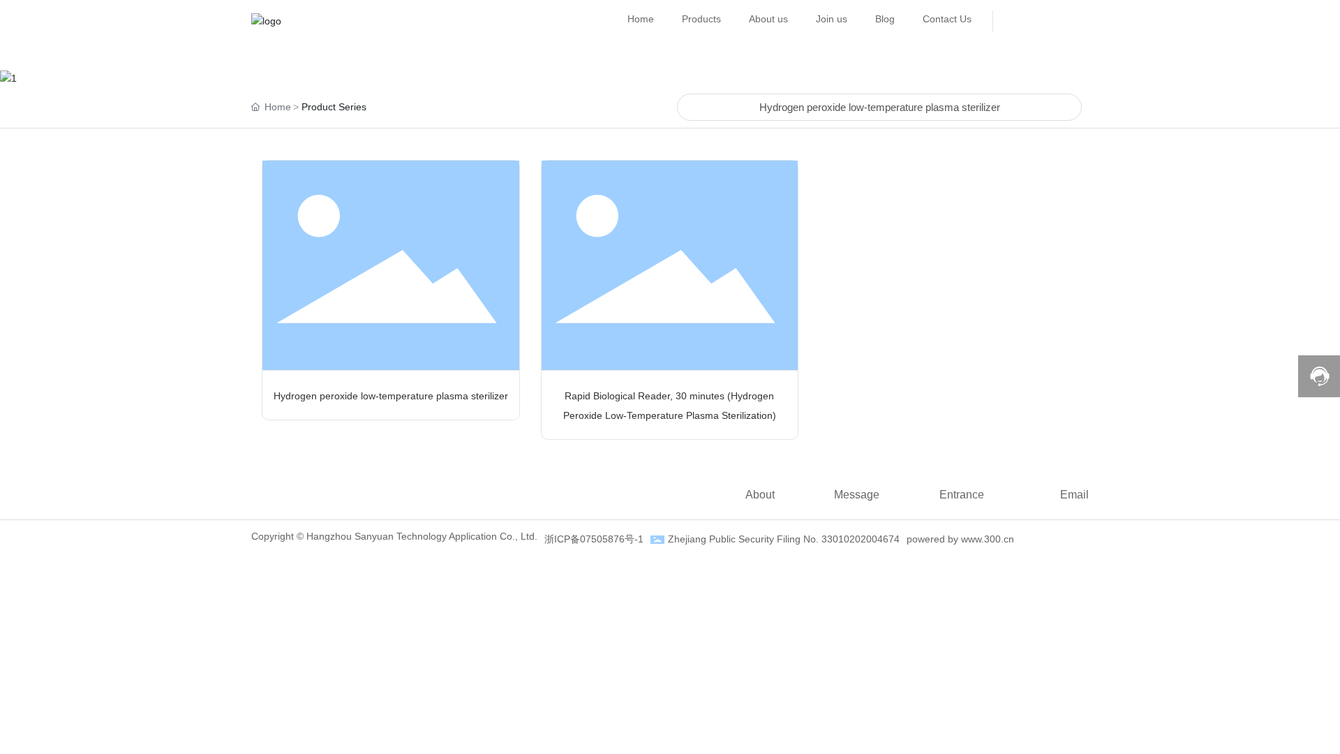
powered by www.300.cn (960, 539)
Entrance (961, 495)
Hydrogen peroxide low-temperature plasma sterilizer (879, 107)
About (760, 495)
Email (1074, 495)
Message (856, 495)
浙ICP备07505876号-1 (593, 539)
